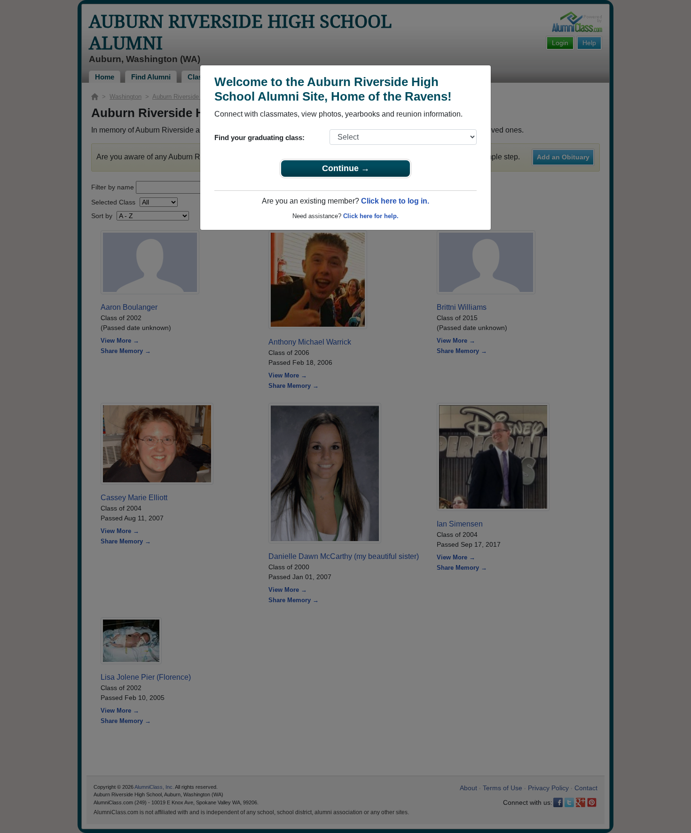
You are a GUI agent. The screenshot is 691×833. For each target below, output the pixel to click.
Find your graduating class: (259, 137)
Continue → (345, 168)
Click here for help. (371, 216)
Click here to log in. (395, 201)
